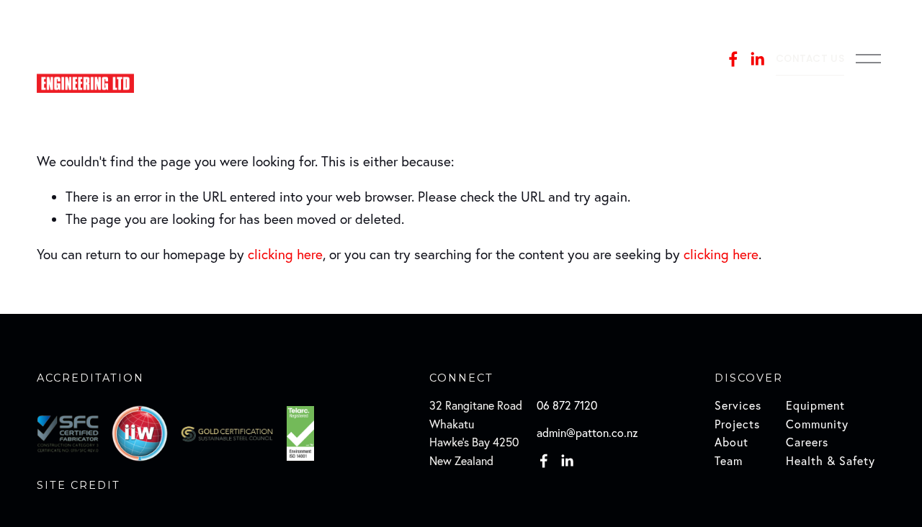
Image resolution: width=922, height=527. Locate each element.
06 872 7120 (567, 405)
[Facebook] (733, 59)
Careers (807, 442)
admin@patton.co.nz (587, 432)
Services (738, 405)
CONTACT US (810, 59)
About (731, 442)
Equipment (815, 405)
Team (729, 461)
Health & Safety (830, 461)
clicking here (285, 254)
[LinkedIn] (757, 59)
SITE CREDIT (78, 485)
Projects (737, 424)
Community (817, 424)
